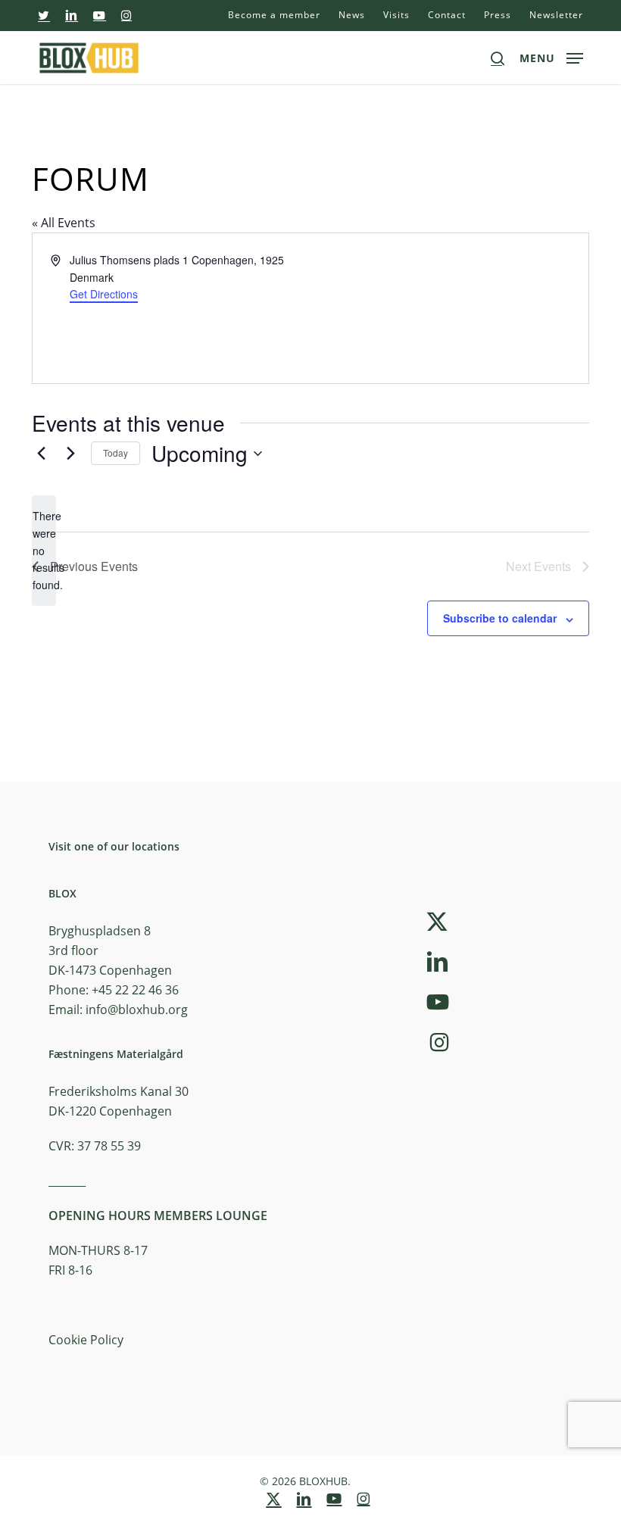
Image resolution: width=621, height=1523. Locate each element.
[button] (551, 56)
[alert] (44, 550)
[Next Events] (70, 454)
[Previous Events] (41, 454)
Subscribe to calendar (500, 618)
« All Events (63, 222)
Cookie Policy (85, 1339)
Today (115, 452)
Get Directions (104, 293)
